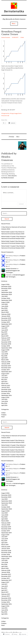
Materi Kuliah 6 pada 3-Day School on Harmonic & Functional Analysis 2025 (12, 233)
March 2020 (5, 312)
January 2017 (5, 387)
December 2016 (6, 389)
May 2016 (4, 403)
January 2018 (5, 364)
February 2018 (5, 362)
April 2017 (4, 381)
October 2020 (5, 298)
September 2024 (6, 292)
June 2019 (4, 330)
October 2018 (5, 346)
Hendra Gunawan (5, 37)
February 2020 (5, 314)
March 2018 (4, 360)
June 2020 (4, 306)
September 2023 (6, 294)
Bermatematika (14, 11)
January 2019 (5, 340)
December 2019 (6, 318)
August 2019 (5, 326)
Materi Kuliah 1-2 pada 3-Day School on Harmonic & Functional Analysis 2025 (13, 247)
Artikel (22, 37)
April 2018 (4, 358)
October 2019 (5, 322)
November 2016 (6, 391)
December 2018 (6, 342)
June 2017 (4, 377)
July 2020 (4, 304)
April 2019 (4, 334)
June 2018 (4, 354)
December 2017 (6, 366)
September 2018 (6, 348)
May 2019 (4, 332)
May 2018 (4, 356)
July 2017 (4, 375)
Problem (3, 415)
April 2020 (4, 310)
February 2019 (5, 338)
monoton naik (5, 115)
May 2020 (4, 308)
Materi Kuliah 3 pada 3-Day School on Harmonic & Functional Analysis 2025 (12, 242)
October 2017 (5, 369)
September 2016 (6, 395)
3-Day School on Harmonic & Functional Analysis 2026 (13, 228)
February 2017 (5, 385)
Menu (13, 23)
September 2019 (6, 324)
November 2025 (6, 288)
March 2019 (4, 336)
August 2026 (5, 284)
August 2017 (5, 373)
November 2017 (6, 367)
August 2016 (5, 397)
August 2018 (5, 350)
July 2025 (4, 290)
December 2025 (6, 286)
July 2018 (4, 352)
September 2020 (6, 300)
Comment (21, 204)
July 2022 (4, 296)
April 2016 (4, 405)
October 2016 (5, 393)
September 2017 (6, 371)
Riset (3, 416)
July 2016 (4, 399)
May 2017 (4, 379)
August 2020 (5, 302)
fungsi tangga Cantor (16, 113)
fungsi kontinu (5, 113)
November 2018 (6, 344)
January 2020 (5, 316)
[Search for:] (14, 213)
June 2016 (4, 401)
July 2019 (4, 328)
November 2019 (6, 320)
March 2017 (4, 383)
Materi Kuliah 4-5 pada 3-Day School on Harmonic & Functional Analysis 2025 (13, 237)
